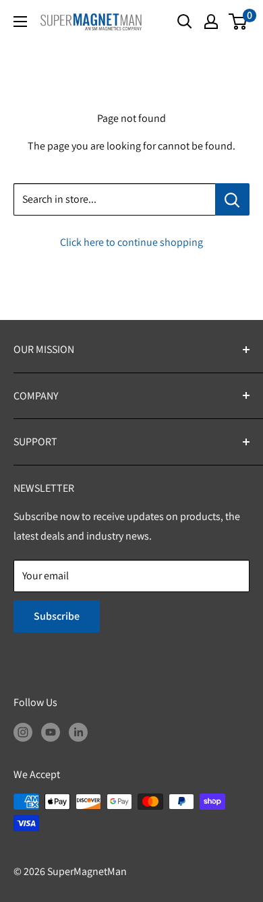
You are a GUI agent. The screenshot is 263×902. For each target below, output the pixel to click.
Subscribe (57, 616)
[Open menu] (20, 21)
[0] (238, 21)
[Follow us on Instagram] (22, 731)
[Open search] (184, 21)
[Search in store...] (232, 199)
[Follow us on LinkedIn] (78, 731)
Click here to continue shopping (131, 242)
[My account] (211, 21)
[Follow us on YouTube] (50, 731)
